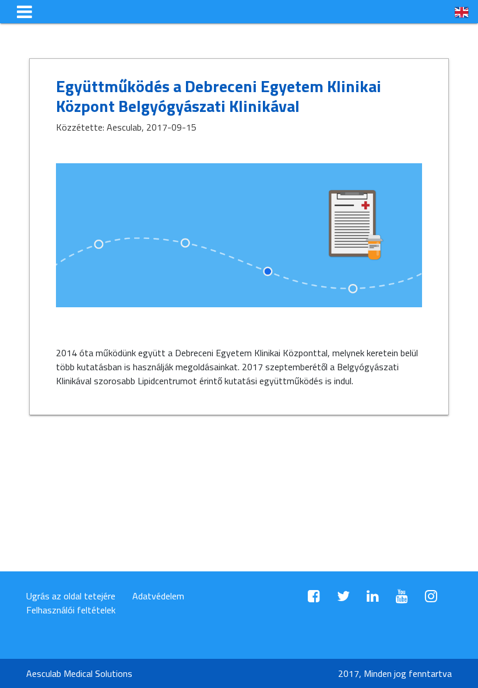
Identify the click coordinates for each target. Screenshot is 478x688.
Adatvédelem (158, 596)
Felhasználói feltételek (70, 610)
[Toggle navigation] (24, 11)
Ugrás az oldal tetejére (70, 596)
